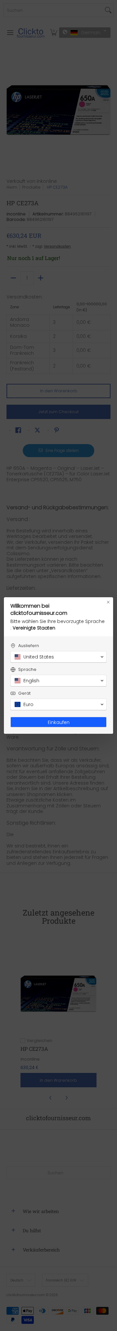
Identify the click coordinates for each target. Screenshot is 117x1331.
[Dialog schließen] (108, 602)
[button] (58, 657)
